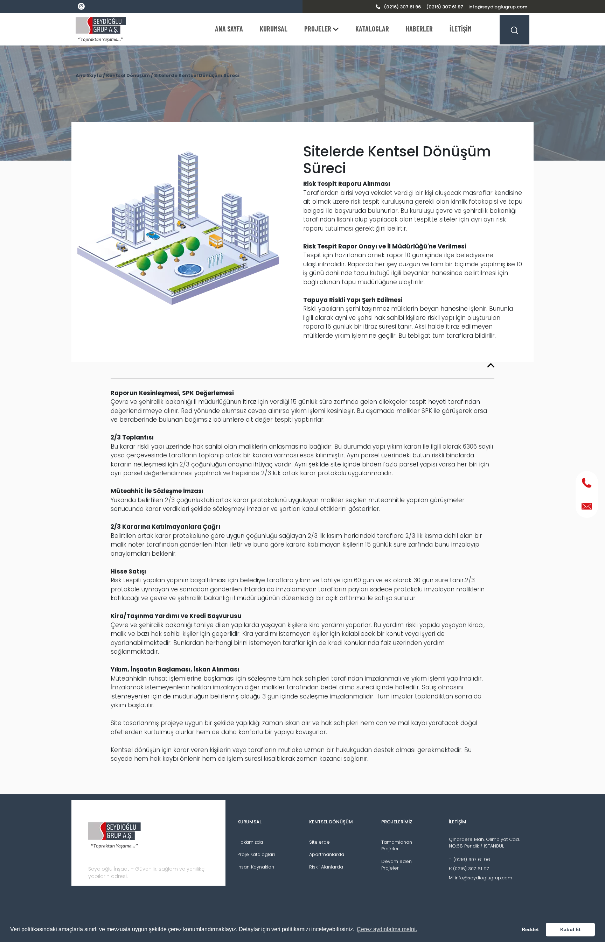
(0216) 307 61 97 (444, 6)
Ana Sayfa (89, 75)
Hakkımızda (250, 842)
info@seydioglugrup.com (497, 6)
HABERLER (419, 28)
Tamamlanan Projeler (396, 845)
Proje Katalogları (256, 854)
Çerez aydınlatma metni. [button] (387, 929)
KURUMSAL (273, 28)
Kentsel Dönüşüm (128, 75)
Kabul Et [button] (570, 929)
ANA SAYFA (229, 28)
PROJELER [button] (317, 28)
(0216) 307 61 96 (402, 6)
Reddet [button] (530, 929)
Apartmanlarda (326, 854)
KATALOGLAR (372, 28)
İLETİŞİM (461, 28)
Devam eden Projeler (396, 865)
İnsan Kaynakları (255, 867)
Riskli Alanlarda (326, 867)
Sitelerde (319, 842)
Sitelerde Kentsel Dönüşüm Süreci (196, 75)
